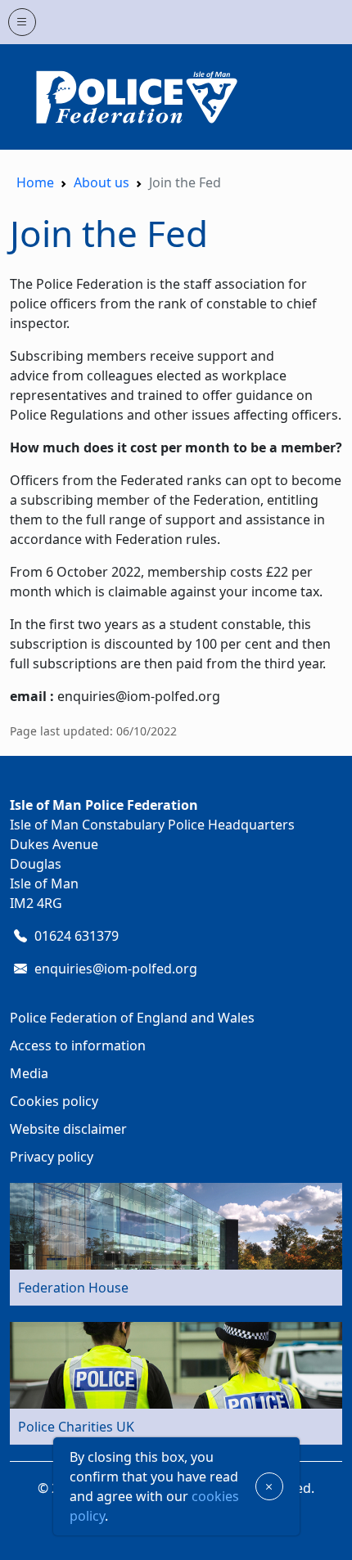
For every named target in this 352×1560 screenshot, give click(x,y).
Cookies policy (54, 1101)
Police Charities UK (76, 1427)
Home (35, 182)
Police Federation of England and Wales (132, 1018)
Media (29, 1073)
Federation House (73, 1288)
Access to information (78, 1045)
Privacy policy (51, 1157)
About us (101, 182)
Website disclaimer (68, 1129)
